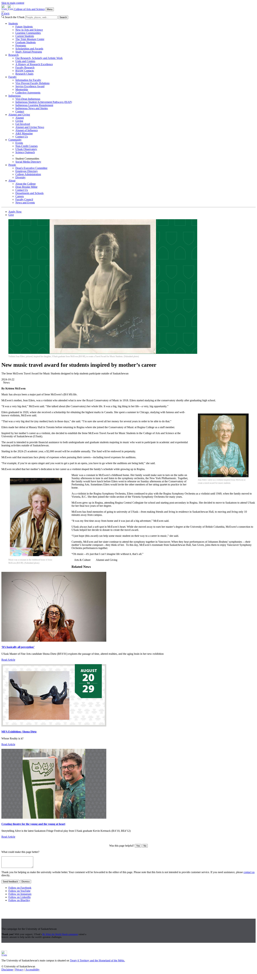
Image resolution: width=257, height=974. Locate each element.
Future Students (24, 26)
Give (11, 214)
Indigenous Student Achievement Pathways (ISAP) (43, 102)
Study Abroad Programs (28, 51)
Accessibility (32, 969)
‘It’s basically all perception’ (17, 646)
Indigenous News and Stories (31, 108)
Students (13, 23)
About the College (25, 183)
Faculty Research (24, 67)
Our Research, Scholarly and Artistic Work (39, 58)
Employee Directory (26, 171)
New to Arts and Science (29, 29)
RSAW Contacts (24, 70)
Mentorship (21, 89)
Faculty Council (24, 199)
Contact (19, 111)
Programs (20, 45)
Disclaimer (7, 969)
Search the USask (14, 17)
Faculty (12, 76)
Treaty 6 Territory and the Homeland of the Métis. (97, 960)
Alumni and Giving (19, 114)
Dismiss (26, 881)
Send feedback (10, 881)
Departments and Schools (29, 193)
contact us (249, 872)
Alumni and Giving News (29, 127)
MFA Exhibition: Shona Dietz (19, 731)
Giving (19, 120)
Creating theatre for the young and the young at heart (33, 823)
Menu (49, 9)
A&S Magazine (24, 133)
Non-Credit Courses (26, 146)
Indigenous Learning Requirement (34, 105)
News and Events (25, 202)
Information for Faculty (28, 80)
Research (13, 54)
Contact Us (21, 136)
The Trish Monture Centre (29, 39)
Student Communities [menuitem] (27, 158)
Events (19, 142)
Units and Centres (25, 61)
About (11, 180)
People (12, 164)
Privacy (19, 969)
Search (63, 17)
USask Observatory (26, 149)
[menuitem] (132, 37)
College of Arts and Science (29, 9)
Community (15, 139)
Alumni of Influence (26, 130)
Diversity (20, 177)
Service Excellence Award (29, 86)
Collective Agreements (27, 92)
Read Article (8, 659)
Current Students (24, 36)
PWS (5, 13)
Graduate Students (25, 42)
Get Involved (22, 124)
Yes (138, 845)
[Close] (2, 11)
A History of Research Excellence (34, 64)
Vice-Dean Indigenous (27, 98)
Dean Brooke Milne (26, 186)
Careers (19, 196)
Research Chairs (24, 73)
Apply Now (15, 211)
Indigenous (14, 95)
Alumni (19, 117)
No (145, 845)
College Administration (28, 174)
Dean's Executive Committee (31, 168)
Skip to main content (12, 2)
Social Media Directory (28, 161)
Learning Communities (28, 32)
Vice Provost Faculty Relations (32, 83)
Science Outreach (25, 152)
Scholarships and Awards (29, 48)
